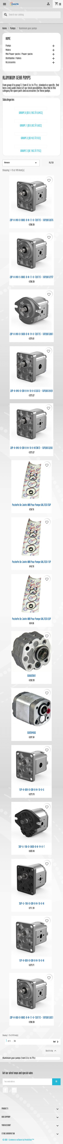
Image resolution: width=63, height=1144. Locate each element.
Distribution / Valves (13, 58)
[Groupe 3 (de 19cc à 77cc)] (31, 146)
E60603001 (31, 676)
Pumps (8, 46)
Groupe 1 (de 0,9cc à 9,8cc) (31, 125)
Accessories (11, 62)
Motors (8, 50)
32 (15, 1041)
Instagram (14, 1090)
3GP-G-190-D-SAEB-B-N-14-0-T (32, 847)
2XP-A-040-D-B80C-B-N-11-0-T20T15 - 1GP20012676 (31, 220)
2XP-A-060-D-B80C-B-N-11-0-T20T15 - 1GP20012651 (31, 1017)
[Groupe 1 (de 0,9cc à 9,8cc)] (31, 121)
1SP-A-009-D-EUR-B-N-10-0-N (31, 960)
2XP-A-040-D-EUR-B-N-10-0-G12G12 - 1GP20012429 (31, 391)
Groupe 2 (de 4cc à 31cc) (31, 138)
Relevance (21, 163)
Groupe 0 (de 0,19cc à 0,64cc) (31, 113)
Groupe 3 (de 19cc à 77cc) (30, 151)
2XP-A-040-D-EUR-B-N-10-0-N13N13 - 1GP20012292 (31, 448)
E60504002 (31, 733)
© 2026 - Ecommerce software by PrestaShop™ (18, 1140)
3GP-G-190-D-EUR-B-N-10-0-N (31, 903)
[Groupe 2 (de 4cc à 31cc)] (31, 133)
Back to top (51, 1051)
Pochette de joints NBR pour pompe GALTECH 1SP (31, 562)
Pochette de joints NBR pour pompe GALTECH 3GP (31, 505)
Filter (51, 163)
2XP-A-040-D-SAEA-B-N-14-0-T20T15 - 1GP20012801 (31, 334)
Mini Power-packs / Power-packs (19, 54)
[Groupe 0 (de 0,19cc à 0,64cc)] (31, 108)
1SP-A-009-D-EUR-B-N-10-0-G (31, 790)
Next (56, 1042)
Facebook (5, 1090)
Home (8, 39)
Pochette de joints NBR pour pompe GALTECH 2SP (31, 619)
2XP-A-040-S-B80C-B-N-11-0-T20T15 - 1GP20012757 (31, 277)
